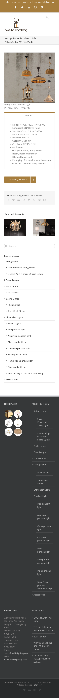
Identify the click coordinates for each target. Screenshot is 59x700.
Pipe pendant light (17, 366)
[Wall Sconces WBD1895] (17, 413)
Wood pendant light (17, 354)
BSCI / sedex (40, 636)
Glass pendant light (17, 342)
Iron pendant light (16, 329)
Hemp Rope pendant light (20, 360)
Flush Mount (14, 304)
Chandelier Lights (14, 317)
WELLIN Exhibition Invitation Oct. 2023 (43, 629)
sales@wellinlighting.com (44, 2)
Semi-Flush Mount (16, 311)
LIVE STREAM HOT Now (43, 619)
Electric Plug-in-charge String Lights (25, 273)
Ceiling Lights (12, 298)
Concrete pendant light (19, 348)
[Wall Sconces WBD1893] (17, 422)
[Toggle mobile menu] (53, 16)
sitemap (37, 685)
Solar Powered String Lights (21, 267)
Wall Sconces (12, 292)
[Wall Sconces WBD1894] (8, 422)
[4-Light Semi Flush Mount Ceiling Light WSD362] (8, 431)
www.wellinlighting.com (15, 659)
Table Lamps (12, 280)
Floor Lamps (12, 286)
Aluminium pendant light (19, 335)
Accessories (12, 379)
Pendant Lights (13, 323)
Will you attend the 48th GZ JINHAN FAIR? (43, 646)
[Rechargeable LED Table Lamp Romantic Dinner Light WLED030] (8, 413)
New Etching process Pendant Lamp (26, 373)
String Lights (12, 261)
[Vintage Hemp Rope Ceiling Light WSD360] (17, 431)
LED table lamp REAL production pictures (42, 658)
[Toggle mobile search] (47, 16)
